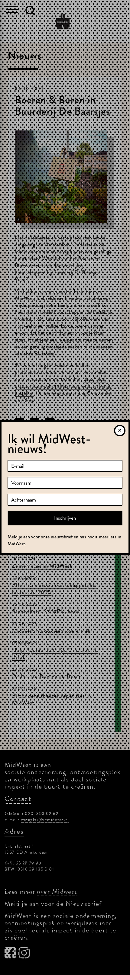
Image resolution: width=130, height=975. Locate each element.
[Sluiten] (119, 430)
